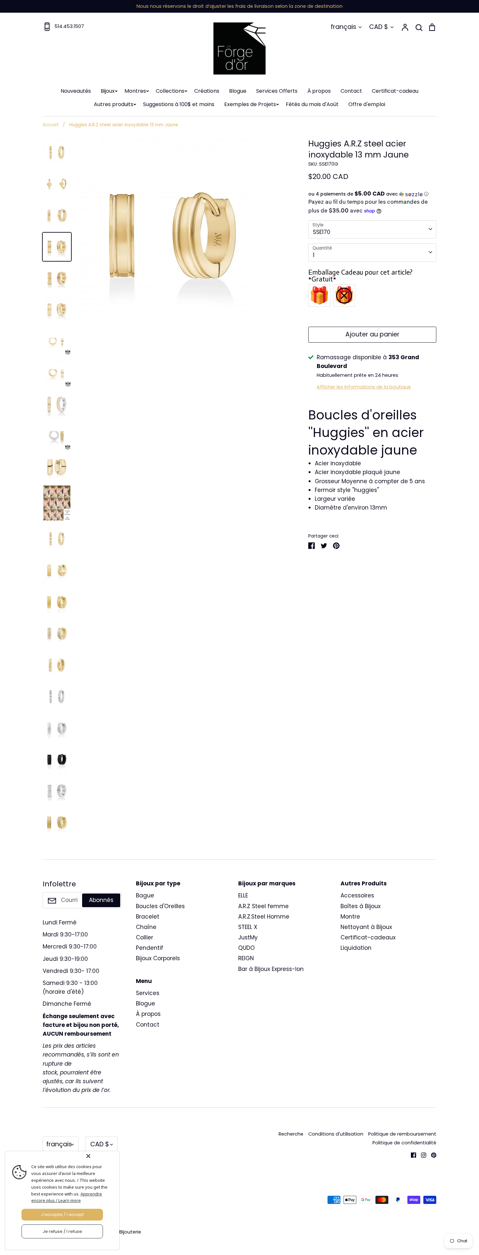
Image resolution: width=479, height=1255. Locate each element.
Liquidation (356, 948)
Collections (170, 91)
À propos (319, 91)
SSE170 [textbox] (321, 232)
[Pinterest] (431, 1155)
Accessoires (357, 895)
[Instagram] (421, 1155)
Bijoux (108, 91)
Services (147, 993)
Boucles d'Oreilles (160, 906)
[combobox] (372, 229)
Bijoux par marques (267, 883)
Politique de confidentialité (404, 1142)
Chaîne (146, 927)
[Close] (101, 1156)
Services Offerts (277, 91)
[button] (372, 194)
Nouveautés (76, 91)
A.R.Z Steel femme (263, 906)
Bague (145, 895)
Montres (135, 91)
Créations (206, 91)
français (343, 26)
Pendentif (149, 948)
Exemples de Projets (250, 104)
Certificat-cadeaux (368, 937)
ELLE (243, 895)
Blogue (237, 91)
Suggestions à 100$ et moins (178, 104)
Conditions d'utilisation (335, 1134)
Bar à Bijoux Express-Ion (271, 969)
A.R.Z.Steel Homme (263, 917)
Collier (144, 937)
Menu (144, 981)
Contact (351, 91)
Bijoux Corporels (158, 958)
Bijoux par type (158, 883)
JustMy (248, 937)
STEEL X (247, 927)
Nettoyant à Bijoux (366, 927)
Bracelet (147, 917)
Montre (350, 917)
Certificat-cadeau (395, 91)
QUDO (246, 948)
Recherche (291, 1134)
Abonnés (101, 900)
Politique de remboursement (402, 1134)
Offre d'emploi (366, 104)
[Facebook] (411, 1155)
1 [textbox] (313, 255)
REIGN (246, 958)
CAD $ (378, 26)
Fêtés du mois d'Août (312, 104)
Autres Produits (364, 883)
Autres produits (113, 104)
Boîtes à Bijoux (361, 906)
